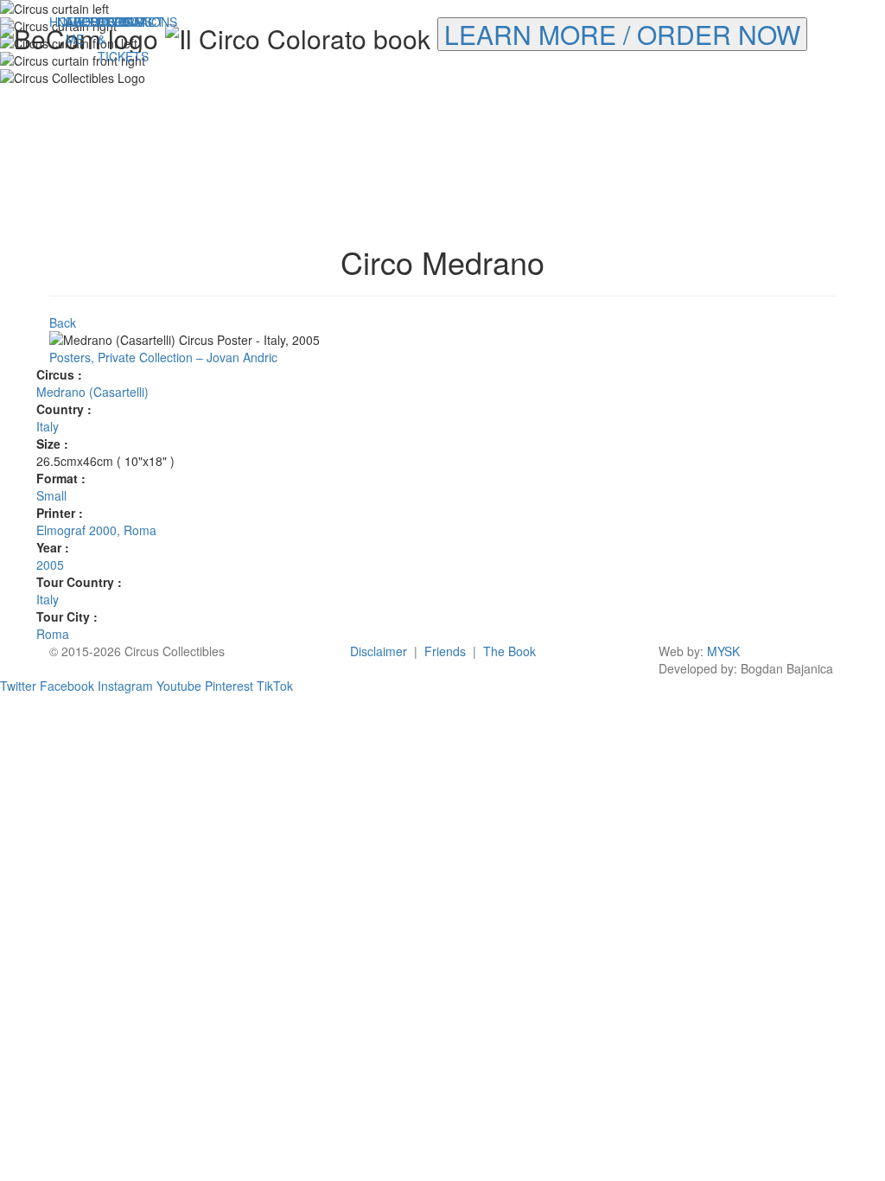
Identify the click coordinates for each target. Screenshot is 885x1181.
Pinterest (229, 685)
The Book (509, 651)
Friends (445, 651)
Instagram (125, 685)
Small (51, 495)
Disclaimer (378, 651)
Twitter (18, 685)
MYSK (723, 651)
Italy (47, 426)
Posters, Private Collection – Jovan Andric (163, 357)
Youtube (178, 685)
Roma (52, 633)
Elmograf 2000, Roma (96, 530)
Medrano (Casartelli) (92, 391)
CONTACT (112, 21)
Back (62, 322)
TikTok (275, 685)
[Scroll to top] (867, 694)
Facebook (67, 685)
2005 (50, 564)
